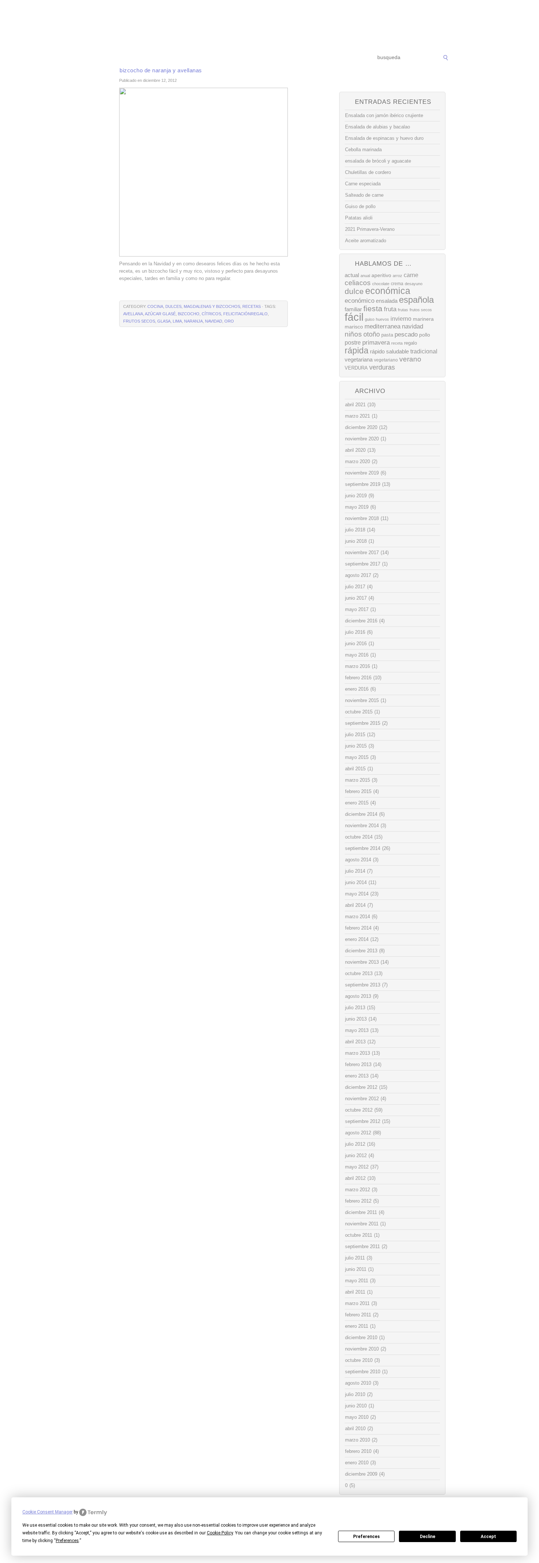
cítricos (211, 314)
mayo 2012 (356, 1167)
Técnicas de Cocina (196, 58)
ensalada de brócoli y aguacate (378, 161)
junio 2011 (355, 1269)
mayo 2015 (356, 757)
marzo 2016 (357, 666)
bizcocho (188, 314)
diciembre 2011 (361, 1212)
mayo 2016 (356, 655)
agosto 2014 (358, 859)
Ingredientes (242, 58)
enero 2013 (356, 1076)
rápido (377, 351)
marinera (423, 319)
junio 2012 (356, 1155)
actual (352, 275)
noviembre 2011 (361, 1223)
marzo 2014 (357, 916)
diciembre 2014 (361, 814)
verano (410, 359)
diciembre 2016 (361, 621)
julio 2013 (355, 1007)
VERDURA (356, 368)
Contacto (337, 58)
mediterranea (382, 326)
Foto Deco (306, 58)
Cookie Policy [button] (220, 1532)
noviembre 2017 (362, 552)
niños (353, 334)
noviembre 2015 (362, 700)
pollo (424, 335)
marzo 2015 (357, 780)
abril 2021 (355, 404)
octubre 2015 (359, 712)
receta (397, 343)
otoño (371, 334)
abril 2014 (355, 905)
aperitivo (381, 275)
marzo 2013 (357, 1053)
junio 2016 (356, 643)
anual (365, 275)
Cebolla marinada (363, 149)
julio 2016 (355, 632)
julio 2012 (355, 1144)
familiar (353, 309)
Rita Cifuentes (269, 25)
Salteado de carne (364, 195)
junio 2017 (356, 598)
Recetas (275, 58)
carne (411, 275)
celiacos (358, 283)
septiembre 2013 (362, 985)
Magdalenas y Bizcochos (212, 306)
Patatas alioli (359, 218)
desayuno (413, 283)
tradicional (423, 351)
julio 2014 (355, 871)
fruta (390, 309)
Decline (427, 1536)
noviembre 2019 (362, 473)
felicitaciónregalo (245, 314)
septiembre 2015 (362, 723)
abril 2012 (355, 1178)
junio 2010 (356, 1405)
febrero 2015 (358, 791)
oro (229, 321)
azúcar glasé (160, 314)
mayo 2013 (356, 1030)
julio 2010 (355, 1394)
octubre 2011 (358, 1235)
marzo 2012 (357, 1189)
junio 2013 (356, 1019)
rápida (356, 350)
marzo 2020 (357, 461)
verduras (382, 367)
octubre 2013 (359, 973)
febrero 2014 (358, 928)
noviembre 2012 (362, 1098)
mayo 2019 (356, 507)
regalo (410, 343)
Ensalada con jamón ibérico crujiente (384, 115)
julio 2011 (355, 1258)
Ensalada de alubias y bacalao (377, 127)
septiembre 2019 (362, 484)
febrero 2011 (358, 1314)
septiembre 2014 (362, 848)
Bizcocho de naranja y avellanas (161, 70)
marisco (354, 327)
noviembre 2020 (362, 438)
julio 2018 (355, 529)
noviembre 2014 (362, 825)
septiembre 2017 (362, 564)
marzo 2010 (357, 1440)
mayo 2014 (356, 894)
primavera (376, 342)
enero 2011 (356, 1326)
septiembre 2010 (362, 1371)
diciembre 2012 (361, 1087)
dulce (354, 291)
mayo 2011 (356, 1280)
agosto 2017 (358, 575)
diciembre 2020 (361, 427)
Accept (488, 1536)
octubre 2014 (359, 837)
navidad (213, 321)
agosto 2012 (358, 1132)
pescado (406, 334)
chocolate (380, 283)
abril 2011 (355, 1292)
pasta (387, 335)
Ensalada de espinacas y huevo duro (384, 138)
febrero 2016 (358, 677)
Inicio (98, 58)
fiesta (372, 308)
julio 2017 (355, 586)
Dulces (173, 306)
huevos (382, 319)
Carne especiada (363, 183)
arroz (397, 275)
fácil (354, 317)
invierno (400, 318)
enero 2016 (356, 689)
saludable (397, 352)
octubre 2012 (359, 1110)
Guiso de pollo (360, 206)
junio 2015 (356, 746)
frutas (403, 310)
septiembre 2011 (362, 1246)
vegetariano (386, 360)
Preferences (366, 1536)
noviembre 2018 (362, 518)
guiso (369, 319)
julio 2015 (355, 734)
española (416, 300)
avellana (133, 314)
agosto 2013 (358, 996)
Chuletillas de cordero (368, 172)
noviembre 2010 (362, 1349)
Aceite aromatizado (365, 240)
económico (359, 300)
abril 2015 (355, 768)
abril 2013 (355, 1041)
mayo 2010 (356, 1417)
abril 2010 (355, 1428)
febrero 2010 (358, 1451)
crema (397, 283)
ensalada (386, 301)
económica (387, 291)
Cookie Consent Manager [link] (47, 1512)
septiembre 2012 (362, 1121)
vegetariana (359, 359)
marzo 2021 (357, 416)
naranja (193, 321)
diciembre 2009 (361, 1474)
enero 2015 (356, 803)
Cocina (155, 306)
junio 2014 (356, 882)
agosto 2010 (358, 1383)
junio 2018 (356, 541)
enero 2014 (356, 939)
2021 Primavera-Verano (370, 229)
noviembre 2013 (362, 962)
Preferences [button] (67, 1540)
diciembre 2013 (361, 950)
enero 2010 (356, 1462)
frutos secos (139, 321)
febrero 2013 (358, 1064)
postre (353, 342)
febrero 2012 (358, 1201)
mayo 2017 (356, 609)
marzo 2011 (357, 1303)
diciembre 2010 (361, 1337)
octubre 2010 (359, 1360)
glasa (163, 321)
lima (177, 321)
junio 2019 (356, 495)
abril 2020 (355, 450)
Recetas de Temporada (139, 58)
